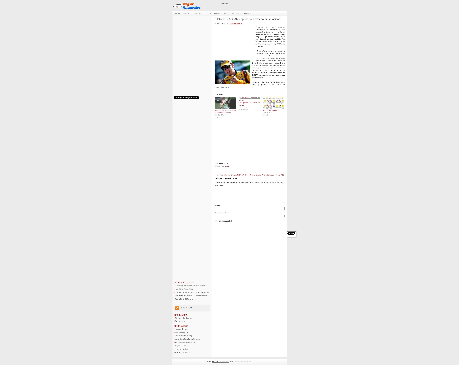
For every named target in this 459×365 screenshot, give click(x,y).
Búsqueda (248, 13)
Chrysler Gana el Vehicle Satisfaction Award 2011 (267, 175)
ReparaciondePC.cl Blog (183, 336)
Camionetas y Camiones (192, 13)
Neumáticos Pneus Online (184, 289)
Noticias (227, 166)
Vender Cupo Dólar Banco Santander (187, 339)
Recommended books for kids (185, 342)
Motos (226, 13)
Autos (177, 13)
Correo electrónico (221, 213)
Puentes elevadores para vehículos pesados (190, 286)
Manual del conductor (271, 110)
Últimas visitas (180, 321)
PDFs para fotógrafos (182, 352)
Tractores (236, 13)
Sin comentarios (236, 23)
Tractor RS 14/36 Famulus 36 (185, 299)
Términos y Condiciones (183, 318)
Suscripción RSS (186, 308)
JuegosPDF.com (180, 346)
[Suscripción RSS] (177, 308)
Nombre (218, 205)
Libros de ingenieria (181, 349)
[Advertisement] (235, 43)
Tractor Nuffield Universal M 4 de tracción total (191, 296)
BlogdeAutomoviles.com (220, 362)
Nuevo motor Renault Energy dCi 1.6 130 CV (231, 175)
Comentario (219, 185)
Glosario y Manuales (212, 13)
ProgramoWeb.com (181, 332)
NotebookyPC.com (181, 329)
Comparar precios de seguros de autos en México (192, 292)
